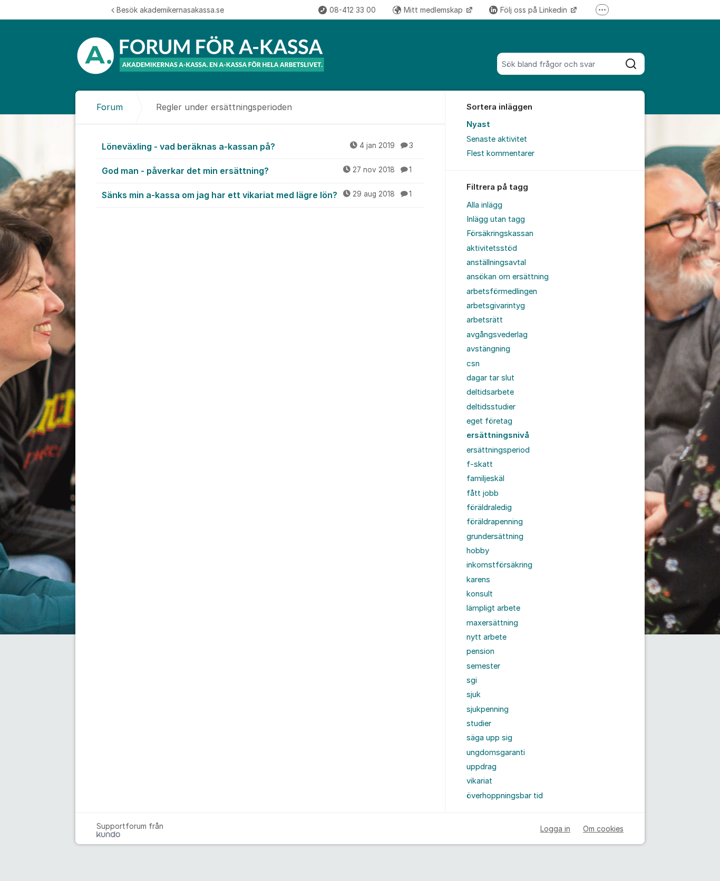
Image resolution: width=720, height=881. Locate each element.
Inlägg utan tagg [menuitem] (495, 219)
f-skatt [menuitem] (479, 464)
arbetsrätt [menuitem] (484, 320)
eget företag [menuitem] (489, 421)
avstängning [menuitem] (488, 349)
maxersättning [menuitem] (492, 623)
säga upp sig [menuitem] (489, 737)
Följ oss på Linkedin (534, 9)
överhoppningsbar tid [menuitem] (504, 795)
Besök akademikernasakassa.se (170, 9)
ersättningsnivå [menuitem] (497, 435)
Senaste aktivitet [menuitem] (496, 139)
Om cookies (603, 828)
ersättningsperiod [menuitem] (498, 450)
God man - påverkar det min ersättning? (257, 170)
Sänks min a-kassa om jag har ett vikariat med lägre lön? (257, 195)
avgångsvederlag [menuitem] (497, 334)
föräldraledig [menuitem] (489, 507)
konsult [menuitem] (479, 594)
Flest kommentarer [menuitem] (500, 153)
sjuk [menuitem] (473, 694)
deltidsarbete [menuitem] (490, 392)
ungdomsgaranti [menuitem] (495, 752)
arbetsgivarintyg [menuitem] (495, 305)
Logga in (555, 828)
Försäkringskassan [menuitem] (499, 233)
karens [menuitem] (478, 579)
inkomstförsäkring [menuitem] (499, 565)
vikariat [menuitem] (479, 781)
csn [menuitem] (473, 363)
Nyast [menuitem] (478, 124)
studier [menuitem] (478, 723)
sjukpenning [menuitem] (487, 709)
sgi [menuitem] (471, 680)
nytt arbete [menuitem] (486, 637)
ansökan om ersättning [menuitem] (507, 276)
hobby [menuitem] (477, 550)
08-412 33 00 (352, 9)
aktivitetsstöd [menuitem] (491, 248)
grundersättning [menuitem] (494, 536)
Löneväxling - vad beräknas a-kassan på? (257, 146)
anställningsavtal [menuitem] (496, 262)
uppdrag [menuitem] (481, 766)
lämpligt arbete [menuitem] (493, 608)
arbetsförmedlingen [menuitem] (501, 291)
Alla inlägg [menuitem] (484, 205)
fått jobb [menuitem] (482, 493)
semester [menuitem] (483, 666)
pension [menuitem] (480, 651)
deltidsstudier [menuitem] (490, 407)
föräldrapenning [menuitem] (494, 521)
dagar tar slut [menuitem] (490, 378)
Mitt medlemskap (434, 9)
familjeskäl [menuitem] (485, 478)
